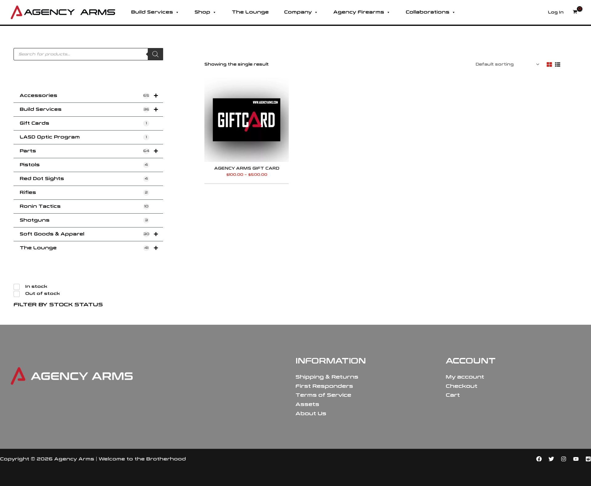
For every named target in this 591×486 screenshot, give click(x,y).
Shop (202, 12)
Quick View (246, 158)
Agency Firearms (358, 12)
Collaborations (427, 12)
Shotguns (84, 220)
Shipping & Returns (327, 377)
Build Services (152, 12)
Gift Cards (83, 123)
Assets (307, 404)
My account (465, 377)
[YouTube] (576, 459)
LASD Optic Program (83, 137)
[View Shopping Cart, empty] (575, 12)
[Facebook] (539, 459)
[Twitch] (588, 459)
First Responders (324, 386)
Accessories (84, 95)
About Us (311, 413)
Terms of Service (323, 395)
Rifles (84, 192)
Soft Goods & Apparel (84, 234)
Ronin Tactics (84, 206)
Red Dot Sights (84, 178)
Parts (84, 151)
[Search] (155, 54)
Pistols (84, 164)
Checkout (461, 386)
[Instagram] (563, 459)
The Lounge (250, 12)
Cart (453, 395)
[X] (551, 459)
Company (298, 12)
